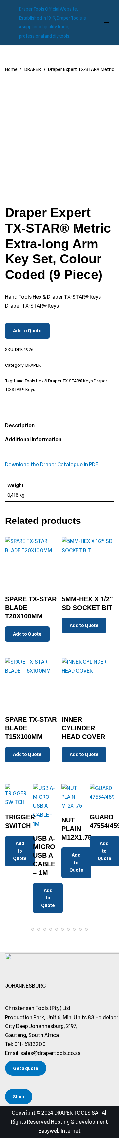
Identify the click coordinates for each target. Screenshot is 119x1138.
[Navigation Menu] (106, 22)
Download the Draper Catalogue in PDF (51, 464)
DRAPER (32, 69)
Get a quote (25, 1068)
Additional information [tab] (33, 439)
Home (11, 69)
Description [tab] (20, 425)
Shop (18, 1096)
